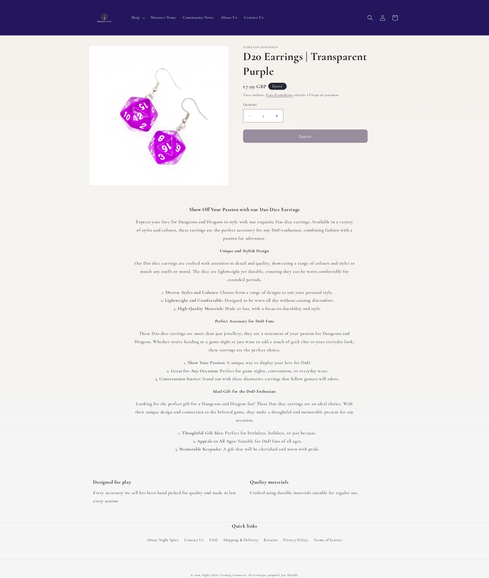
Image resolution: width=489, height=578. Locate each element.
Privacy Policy (295, 539)
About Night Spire (163, 539)
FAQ (213, 539)
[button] (137, 18)
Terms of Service (328, 539)
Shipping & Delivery (240, 539)
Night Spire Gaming (216, 575)
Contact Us (194, 539)
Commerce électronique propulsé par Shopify (265, 575)
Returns (271, 539)
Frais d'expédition (279, 95)
